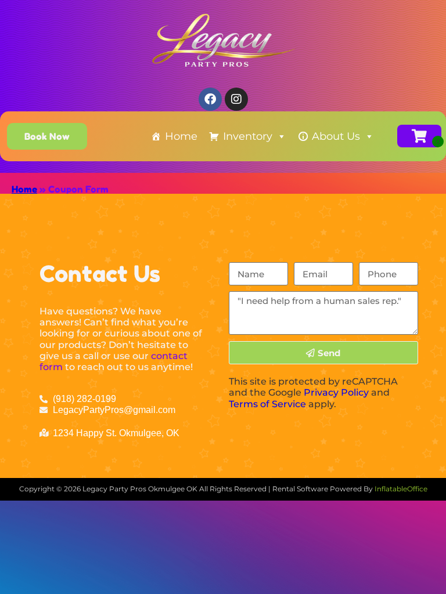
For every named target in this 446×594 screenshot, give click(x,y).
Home (181, 136)
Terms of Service (267, 404)
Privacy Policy (336, 392)
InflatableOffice (401, 488)
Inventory (247, 136)
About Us (336, 136)
